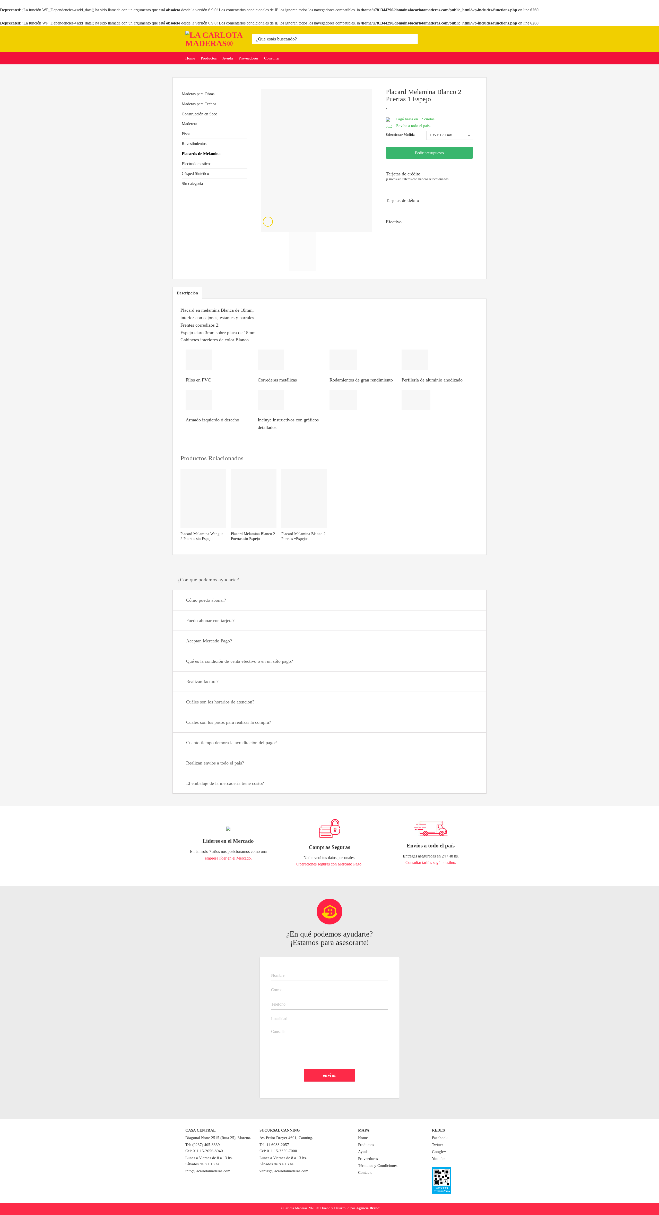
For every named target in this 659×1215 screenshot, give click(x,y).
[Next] (363, 160)
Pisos (186, 134)
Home (190, 58)
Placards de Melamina (201, 153)
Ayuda (227, 58)
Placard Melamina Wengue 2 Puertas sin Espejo (201, 536)
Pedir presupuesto (429, 153)
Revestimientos (194, 143)
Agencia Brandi (368, 1208)
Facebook (440, 1138)
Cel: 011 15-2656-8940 (204, 1151)
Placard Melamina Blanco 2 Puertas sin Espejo (253, 536)
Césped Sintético (195, 173)
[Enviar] (413, 39)
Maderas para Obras (198, 94)
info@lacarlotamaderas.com (207, 1171)
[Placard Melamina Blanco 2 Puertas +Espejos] (304, 498)
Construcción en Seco (199, 114)
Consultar (272, 58)
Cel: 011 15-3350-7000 (278, 1151)
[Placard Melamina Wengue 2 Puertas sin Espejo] (203, 498)
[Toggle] (245, 94)
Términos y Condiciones (377, 1165)
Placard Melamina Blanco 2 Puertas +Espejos (303, 536)
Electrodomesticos (196, 164)
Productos (209, 58)
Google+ (439, 1152)
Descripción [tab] (187, 293)
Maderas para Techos (199, 104)
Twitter (437, 1145)
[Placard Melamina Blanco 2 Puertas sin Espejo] (253, 498)
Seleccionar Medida (400, 135)
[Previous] (269, 160)
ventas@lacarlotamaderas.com (283, 1171)
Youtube (438, 1159)
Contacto (365, 1172)
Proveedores (248, 58)
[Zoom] (268, 222)
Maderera (189, 124)
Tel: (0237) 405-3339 (202, 1145)
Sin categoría (192, 183)
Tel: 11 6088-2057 (274, 1145)
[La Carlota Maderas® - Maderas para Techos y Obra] (214, 39)
